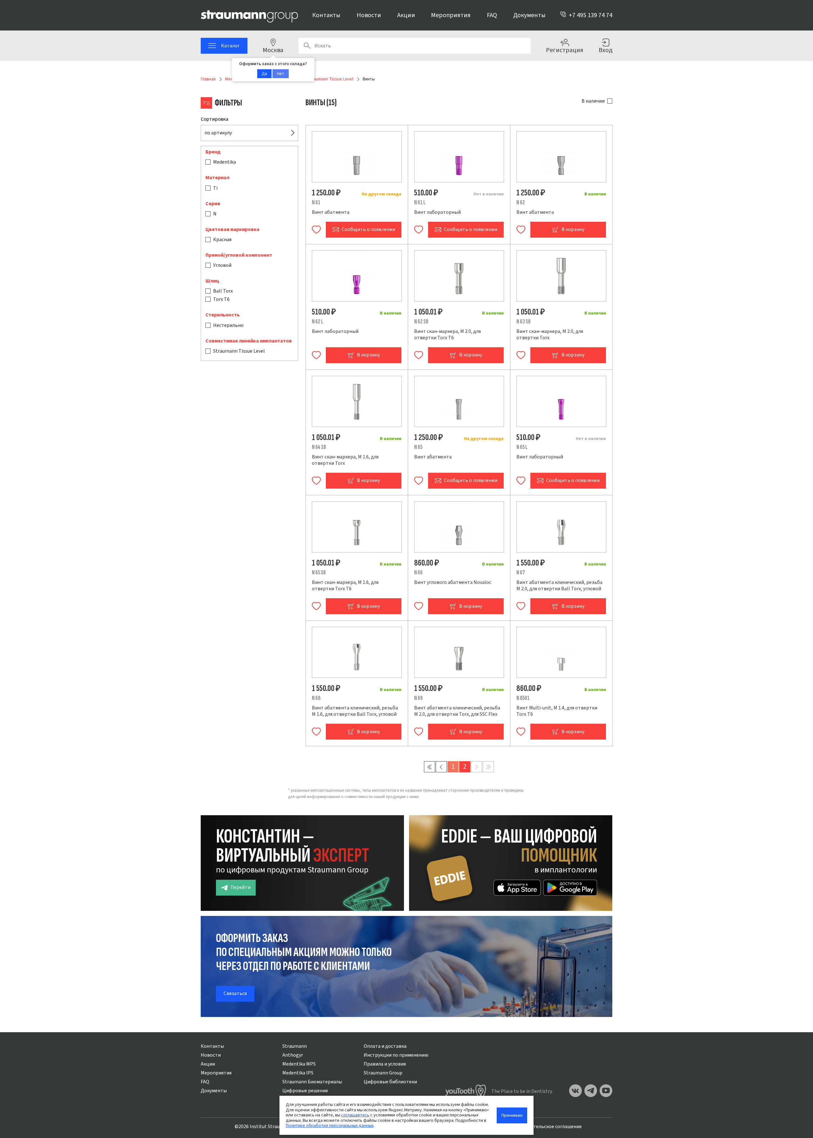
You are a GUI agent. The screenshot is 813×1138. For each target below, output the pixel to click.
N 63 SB (523, 321)
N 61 (316, 202)
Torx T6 (221, 299)
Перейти (241, 887)
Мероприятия (451, 15)
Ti (215, 188)
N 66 (418, 572)
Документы (529, 15)
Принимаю (512, 1115)
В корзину (572, 229)
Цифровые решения (305, 1090)
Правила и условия (385, 1063)
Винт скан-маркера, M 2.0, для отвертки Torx (549, 334)
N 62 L (317, 321)
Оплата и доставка (385, 1046)
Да (264, 74)
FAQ (492, 15)
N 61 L (420, 202)
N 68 (316, 698)
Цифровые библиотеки (390, 1081)
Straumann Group (383, 1072)
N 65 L (521, 447)
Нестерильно (228, 325)
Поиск (307, 46)
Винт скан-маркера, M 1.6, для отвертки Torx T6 (345, 585)
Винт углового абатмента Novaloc (452, 582)
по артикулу (218, 132)
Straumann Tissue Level (239, 351)
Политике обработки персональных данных (329, 1125)
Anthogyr (292, 1055)
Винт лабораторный (437, 212)
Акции (406, 15)
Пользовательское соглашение (546, 1126)
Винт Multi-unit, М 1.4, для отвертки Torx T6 (556, 711)
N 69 (418, 698)
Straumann (294, 1046)
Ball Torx (223, 291)
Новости (369, 15)
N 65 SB (319, 572)
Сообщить (368, 229)
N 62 (520, 202)
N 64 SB (319, 447)
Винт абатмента (330, 212)
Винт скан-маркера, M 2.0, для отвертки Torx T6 (447, 334)
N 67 (520, 572)
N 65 (418, 447)
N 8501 (523, 698)
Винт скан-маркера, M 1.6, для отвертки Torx (345, 460)
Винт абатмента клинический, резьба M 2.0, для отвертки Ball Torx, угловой (559, 585)
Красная (222, 239)
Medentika (224, 162)
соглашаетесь (355, 1115)
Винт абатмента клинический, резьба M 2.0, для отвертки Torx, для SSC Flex (457, 711)
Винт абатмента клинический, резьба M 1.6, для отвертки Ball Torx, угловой (355, 711)
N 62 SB (421, 321)
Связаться (235, 993)
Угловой (222, 265)
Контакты (326, 15)
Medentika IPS (297, 1072)
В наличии (593, 101)
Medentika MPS (299, 1063)
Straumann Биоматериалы (312, 1081)
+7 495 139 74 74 (590, 15)
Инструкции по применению (396, 1055)
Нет (280, 74)
